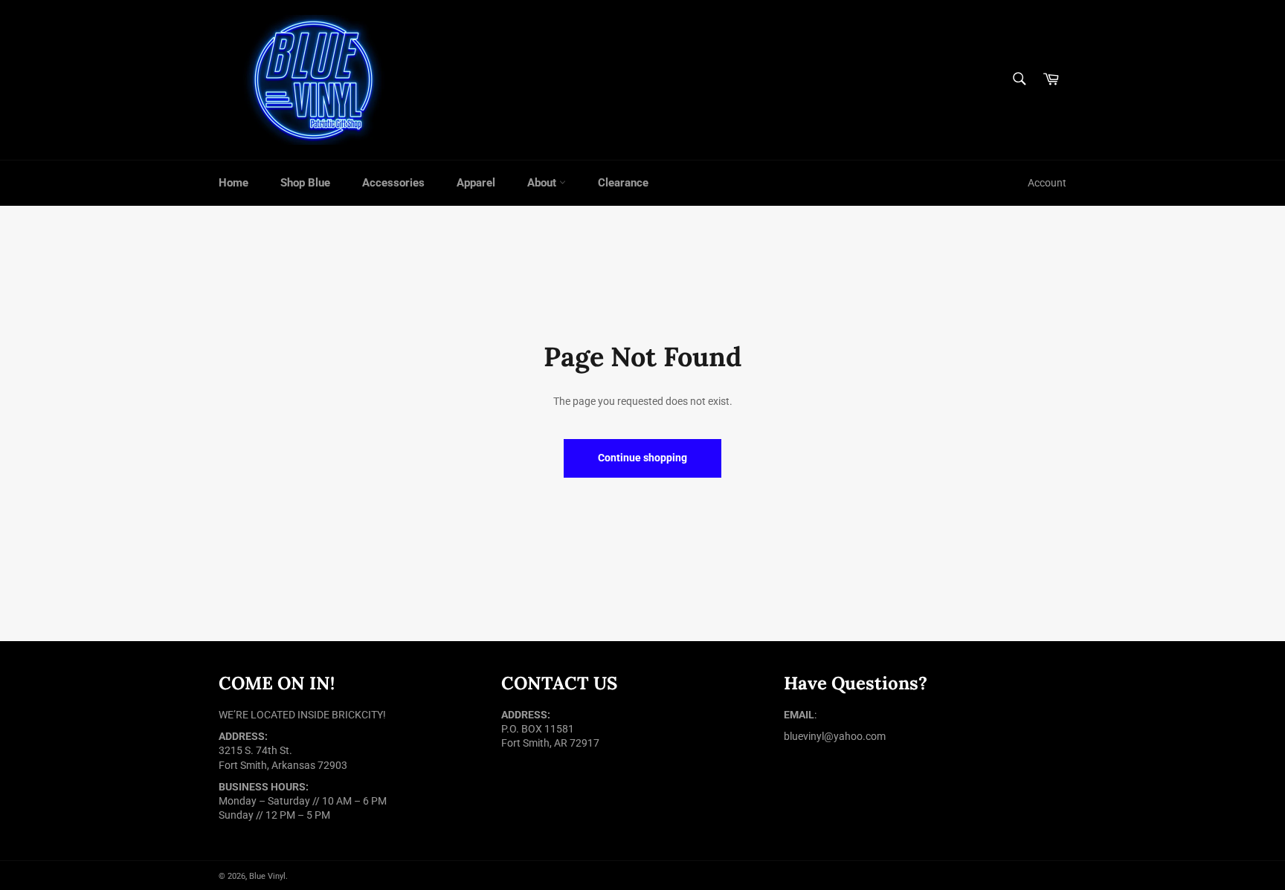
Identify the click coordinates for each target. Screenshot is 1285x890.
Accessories (393, 182)
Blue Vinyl (267, 876)
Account (1047, 183)
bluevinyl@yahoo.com (835, 736)
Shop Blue (305, 182)
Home (233, 182)
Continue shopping (642, 458)
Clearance (623, 182)
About (543, 182)
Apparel (476, 182)
